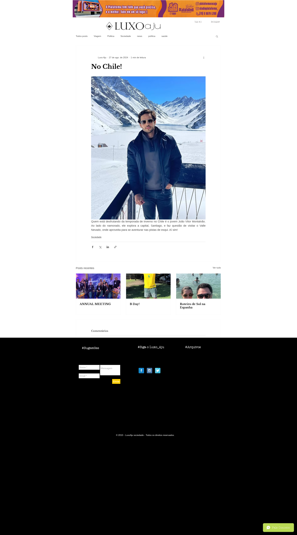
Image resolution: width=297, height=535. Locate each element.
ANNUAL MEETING (95, 304)
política (151, 36)
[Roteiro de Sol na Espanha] (198, 286)
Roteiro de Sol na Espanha (192, 305)
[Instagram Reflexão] (149, 370)
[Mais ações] (204, 57)
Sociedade (126, 36)
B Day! (135, 304)
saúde (164, 36)
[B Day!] (148, 286)
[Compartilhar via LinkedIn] (107, 247)
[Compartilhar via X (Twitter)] (100, 247)
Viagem (97, 36)
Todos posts (82, 36)
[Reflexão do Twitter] (157, 370)
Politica (110, 36)
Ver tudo (217, 267)
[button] (216, 36)
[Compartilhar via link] (115, 247)
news (139, 36)
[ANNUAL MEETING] (98, 286)
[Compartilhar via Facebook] (92, 247)
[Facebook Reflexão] (141, 370)
